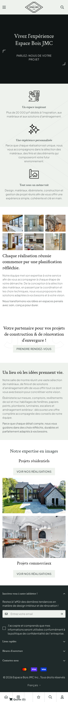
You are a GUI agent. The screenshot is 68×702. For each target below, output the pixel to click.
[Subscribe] (62, 614)
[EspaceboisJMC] (34, 7)
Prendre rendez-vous (34, 349)
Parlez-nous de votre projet (34, 57)
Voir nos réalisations (34, 471)
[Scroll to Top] (62, 684)
